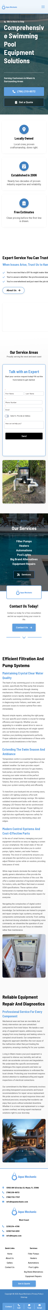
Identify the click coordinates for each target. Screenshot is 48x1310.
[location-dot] (24, 129)
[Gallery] (10, 1263)
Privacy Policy (37, 1294)
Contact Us (22, 627)
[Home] (9, 1253)
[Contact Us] (9, 1267)
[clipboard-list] (24, 203)
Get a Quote (26, 102)
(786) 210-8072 (26, 91)
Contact (8, 1307)
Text (29, 1308)
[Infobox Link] (24, 1188)
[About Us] (10, 1258)
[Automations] (24, 550)
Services (26, 574)
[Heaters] (24, 545)
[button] (24, 1284)
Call (18, 1308)
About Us (11, 290)
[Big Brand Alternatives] (24, 559)
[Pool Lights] (24, 555)
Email (39, 1308)
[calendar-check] (24, 166)
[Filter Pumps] (24, 541)
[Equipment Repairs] (24, 564)
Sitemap (24, 1297)
